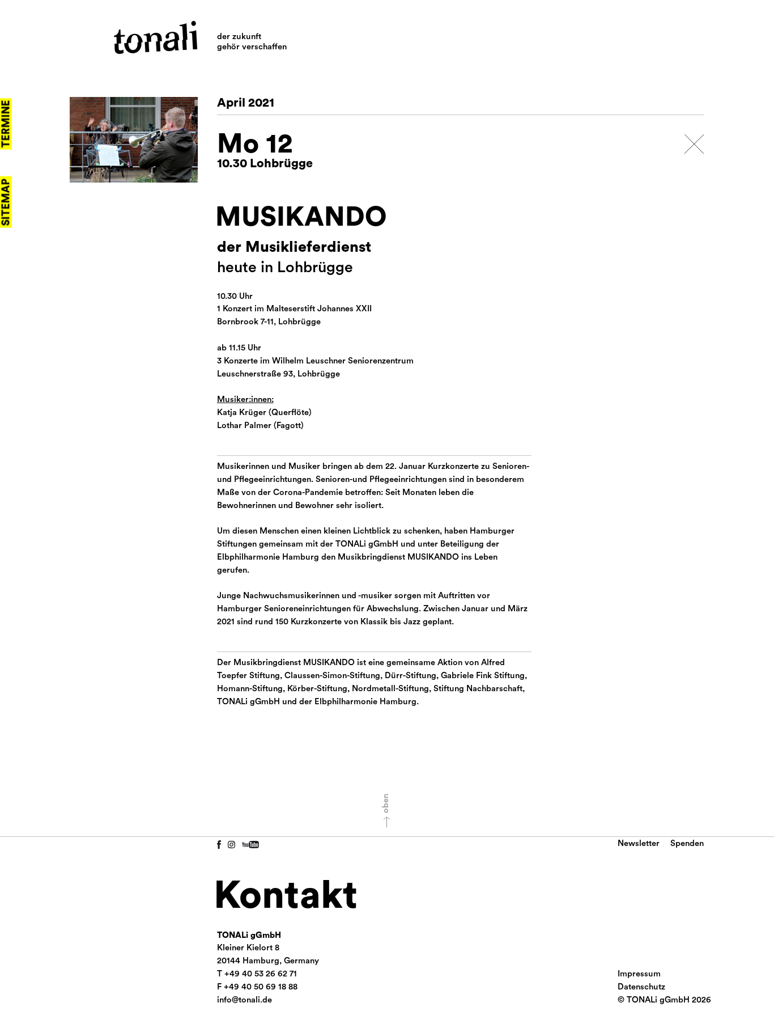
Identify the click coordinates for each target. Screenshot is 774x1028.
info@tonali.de (244, 1000)
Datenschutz (641, 987)
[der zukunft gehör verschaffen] (155, 37)
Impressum (639, 974)
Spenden (687, 843)
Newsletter (639, 843)
